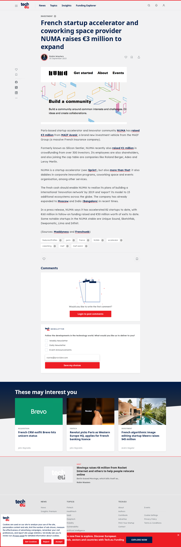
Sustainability (72, 526)
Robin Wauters (83, 482)
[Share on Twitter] (16, 87)
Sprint (92, 170)
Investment (47, 16)
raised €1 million (123, 148)
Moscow (63, 201)
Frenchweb (82, 231)
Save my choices (72, 365)
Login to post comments (90, 313)
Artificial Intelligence (76, 530)
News (42, 5)
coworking (47, 246)
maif (62, 246)
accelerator (113, 240)
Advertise (122, 519)
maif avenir (78, 246)
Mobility (70, 523)
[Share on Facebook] (16, 82)
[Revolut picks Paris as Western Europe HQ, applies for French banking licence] (90, 411)
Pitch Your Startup (126, 523)
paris (68, 240)
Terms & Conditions (152, 523)
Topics (53, 5)
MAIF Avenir (69, 135)
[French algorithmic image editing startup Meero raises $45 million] (142, 411)
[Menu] (16, 6)
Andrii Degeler (128, 448)
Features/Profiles (49, 240)
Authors (121, 511)
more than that (120, 170)
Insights (66, 5)
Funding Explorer (86, 5)
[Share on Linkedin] (16, 92)
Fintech (73, 428)
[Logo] (26, 5)
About (121, 507)
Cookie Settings (151, 515)
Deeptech (71, 519)
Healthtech (71, 511)
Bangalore (90, 201)
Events (147, 507)
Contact (121, 526)
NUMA (121, 130)
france (82, 240)
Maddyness (61, 231)
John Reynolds (24, 448)
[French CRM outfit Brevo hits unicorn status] (39, 411)
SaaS (69, 515)
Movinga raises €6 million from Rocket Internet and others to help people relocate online (105, 471)
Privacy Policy (150, 519)
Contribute (122, 515)
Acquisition (23, 428)
